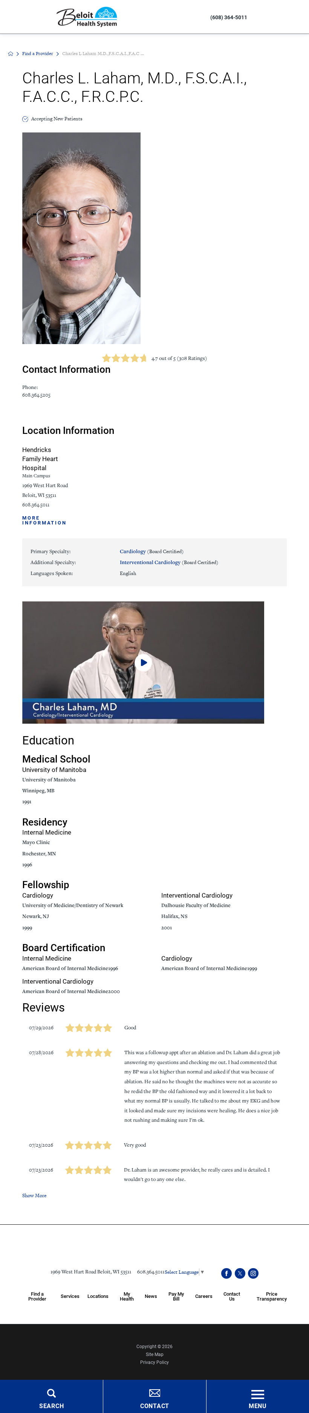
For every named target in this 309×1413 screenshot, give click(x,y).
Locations (98, 1296)
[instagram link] (253, 1273)
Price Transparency (272, 1296)
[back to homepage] (10, 53)
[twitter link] (240, 1273)
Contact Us (231, 1296)
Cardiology (152, 551)
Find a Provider (37, 53)
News (151, 1296)
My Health (127, 1296)
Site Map (155, 1354)
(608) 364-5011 (228, 17)
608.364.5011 (35, 504)
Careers (204, 1296)
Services (70, 1296)
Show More (34, 1195)
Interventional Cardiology (169, 562)
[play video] (154, 662)
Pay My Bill (176, 1296)
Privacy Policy (154, 1362)
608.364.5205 (36, 394)
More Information (44, 519)
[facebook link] (226, 1273)
